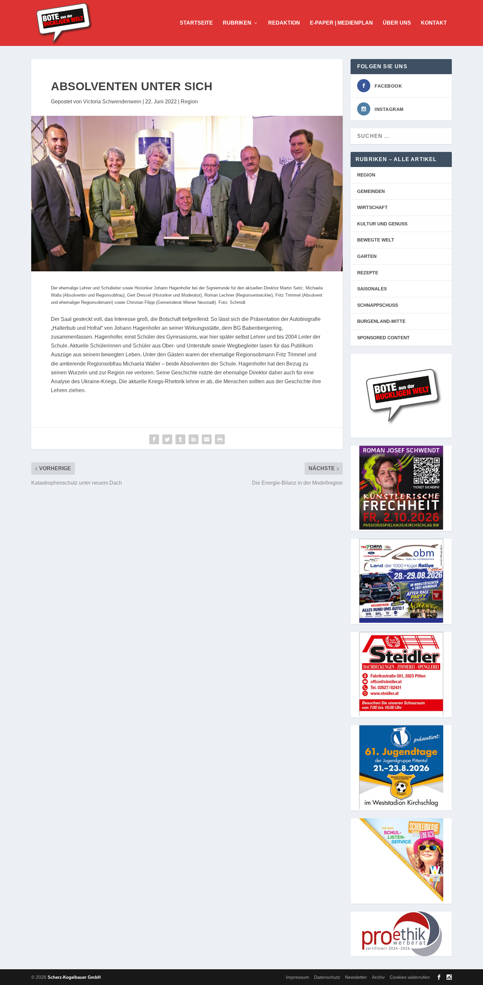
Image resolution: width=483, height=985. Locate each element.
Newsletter (356, 977)
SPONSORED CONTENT (383, 337)
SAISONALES (372, 288)
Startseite (196, 23)
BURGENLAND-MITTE (381, 321)
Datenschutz (327, 977)
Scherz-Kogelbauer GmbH (74, 977)
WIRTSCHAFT (372, 207)
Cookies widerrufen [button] (410, 977)
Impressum (297, 977)
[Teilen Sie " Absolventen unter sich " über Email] (206, 439)
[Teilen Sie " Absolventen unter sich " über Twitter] (167, 439)
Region (189, 101)
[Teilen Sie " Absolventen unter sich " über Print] (219, 439)
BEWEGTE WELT (375, 239)
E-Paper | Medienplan (341, 23)
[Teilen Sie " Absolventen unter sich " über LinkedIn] (193, 439)
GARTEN (367, 256)
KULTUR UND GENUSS (382, 223)
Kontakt (434, 23)
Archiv (378, 977)
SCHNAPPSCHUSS (377, 305)
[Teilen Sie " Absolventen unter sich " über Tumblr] (180, 439)
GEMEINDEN (371, 191)
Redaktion (284, 23)
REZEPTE (367, 272)
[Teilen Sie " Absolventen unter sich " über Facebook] (154, 439)
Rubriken (237, 23)
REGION (366, 175)
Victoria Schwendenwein (112, 101)
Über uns (397, 23)
